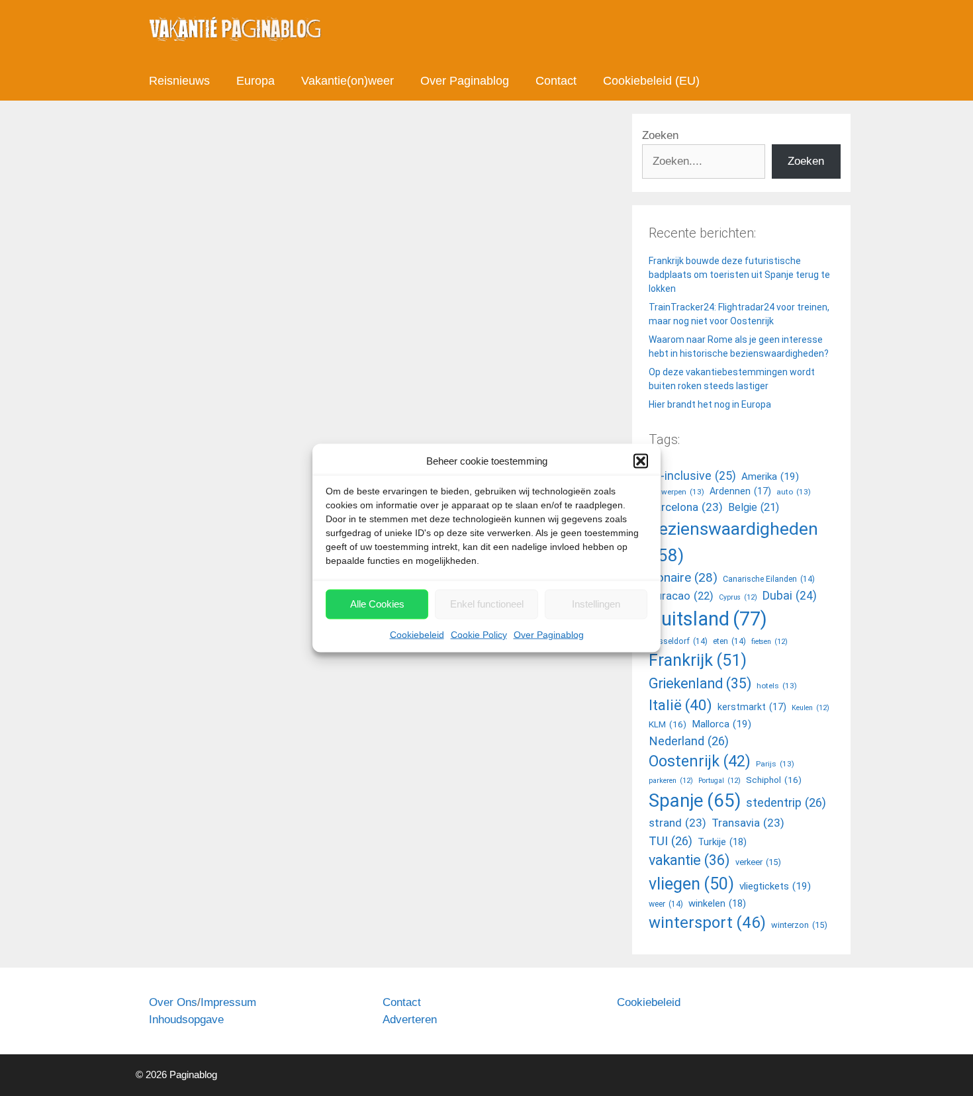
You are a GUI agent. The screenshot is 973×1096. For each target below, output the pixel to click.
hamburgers (188, 799)
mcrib (326, 799)
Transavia (748, 822)
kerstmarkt (752, 707)
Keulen (810, 708)
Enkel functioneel (487, 604)
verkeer (758, 862)
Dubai (790, 595)
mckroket (290, 799)
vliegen (691, 883)
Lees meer (188, 744)
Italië (680, 705)
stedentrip (786, 802)
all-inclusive (692, 475)
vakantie (689, 860)
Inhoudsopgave (186, 1019)
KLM (667, 724)
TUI (670, 841)
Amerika (770, 476)
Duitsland (708, 619)
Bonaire (683, 577)
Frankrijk (698, 660)
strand (677, 822)
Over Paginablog (549, 634)
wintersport (707, 922)
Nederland (689, 741)
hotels (777, 685)
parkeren (671, 780)
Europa (255, 80)
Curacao (681, 596)
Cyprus (738, 597)
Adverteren (410, 1019)
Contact (556, 80)
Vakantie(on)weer (347, 80)
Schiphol (774, 779)
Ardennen (740, 491)
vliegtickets (775, 886)
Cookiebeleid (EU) (651, 80)
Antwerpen (676, 491)
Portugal (719, 780)
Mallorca (721, 724)
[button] (640, 461)
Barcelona (686, 507)
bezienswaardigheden (733, 541)
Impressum (228, 1002)
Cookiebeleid (417, 634)
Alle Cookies (377, 604)
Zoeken (660, 135)
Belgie (753, 507)
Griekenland (700, 683)
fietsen (769, 641)
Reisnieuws (179, 80)
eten (729, 641)
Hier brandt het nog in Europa (710, 404)
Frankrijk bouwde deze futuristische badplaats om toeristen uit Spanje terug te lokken (739, 274)
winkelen (717, 903)
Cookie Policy (479, 634)
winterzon (799, 925)
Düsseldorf (678, 641)
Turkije (722, 842)
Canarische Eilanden (769, 579)
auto (793, 491)
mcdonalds (242, 799)
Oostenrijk (700, 761)
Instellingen (596, 604)
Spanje (695, 800)
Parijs (775, 763)
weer (666, 904)
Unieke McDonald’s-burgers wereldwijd (322, 250)
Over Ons (173, 1002)
